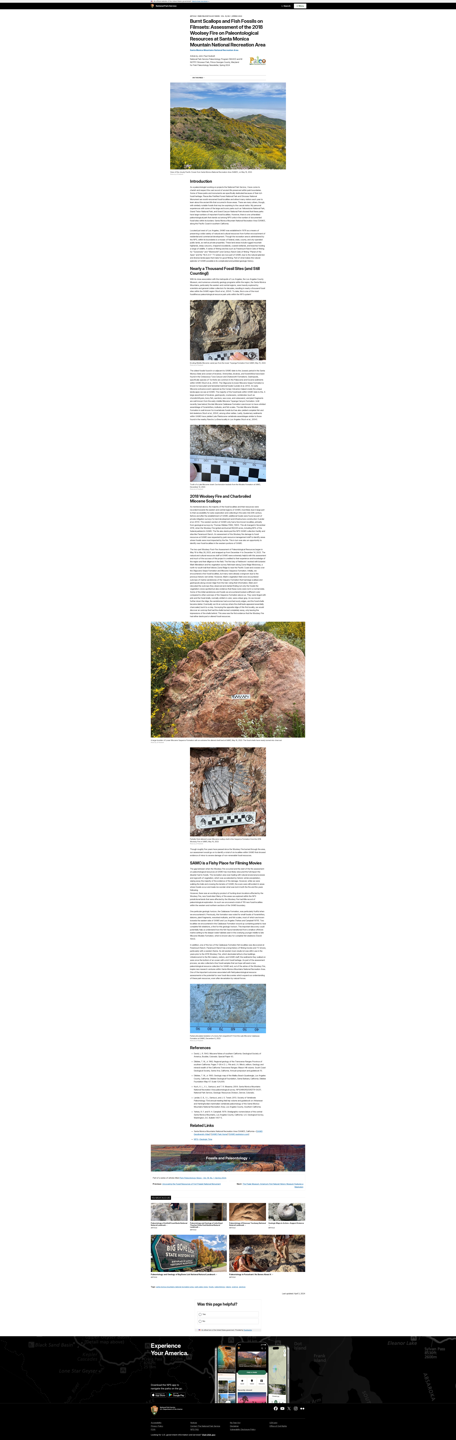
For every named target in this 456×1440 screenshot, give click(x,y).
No (203, 1321)
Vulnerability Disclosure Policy (243, 1429)
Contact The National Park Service (205, 1426)
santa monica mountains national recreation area (175, 1287)
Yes (204, 1314)
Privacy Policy (157, 1426)
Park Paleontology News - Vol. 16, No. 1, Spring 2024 (203, 1178)
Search (286, 6)
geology (242, 1287)
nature (228, 1287)
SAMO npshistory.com (239, 1134)
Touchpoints (248, 1330)
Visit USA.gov (208, 1435)
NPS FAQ (194, 1429)
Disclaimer (234, 1426)
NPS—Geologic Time (203, 1139)
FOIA (153, 1429)
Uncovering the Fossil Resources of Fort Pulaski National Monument (191, 1184)
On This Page (202, 78)
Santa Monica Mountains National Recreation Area (214, 50)
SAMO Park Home (219, 1134)
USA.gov (273, 1422)
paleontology (220, 1287)
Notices (193, 1422)
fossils (211, 1287)
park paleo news (201, 1287)
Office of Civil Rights (278, 1426)
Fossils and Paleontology (226, 1158)
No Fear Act (235, 1422)
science (235, 1287)
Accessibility (156, 1422)
